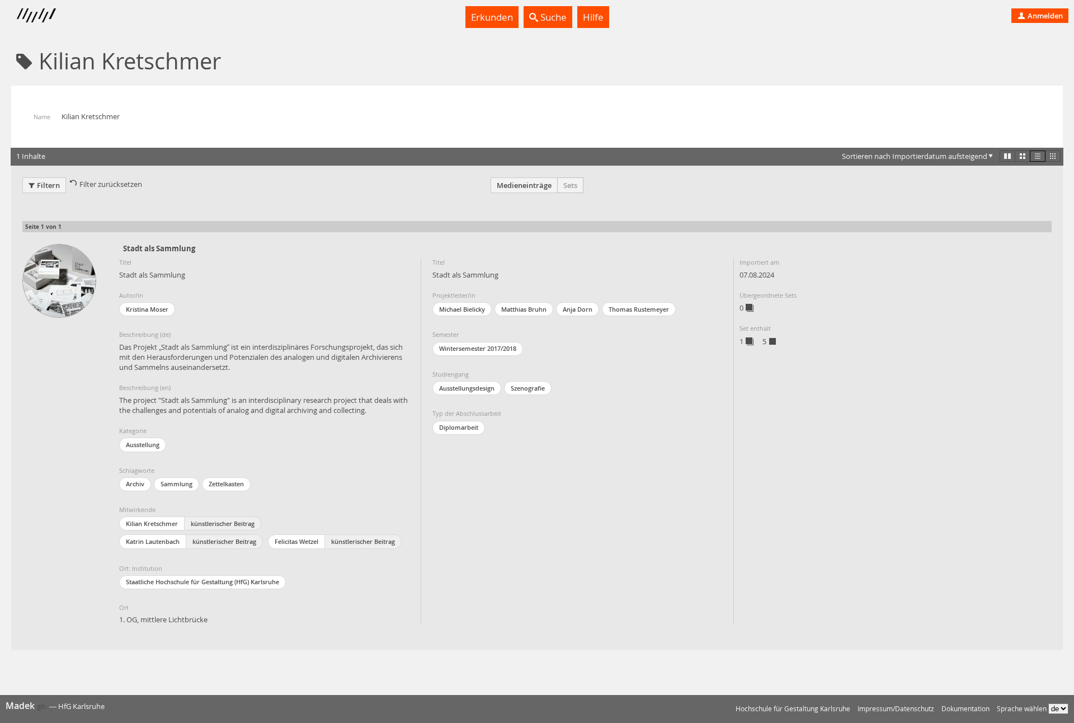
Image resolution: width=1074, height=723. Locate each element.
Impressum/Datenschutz (896, 708)
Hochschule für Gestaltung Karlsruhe (793, 708)
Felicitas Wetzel (296, 541)
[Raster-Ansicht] (1022, 156)
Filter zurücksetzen (110, 184)
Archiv (135, 484)
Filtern (48, 185)
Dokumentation (965, 708)
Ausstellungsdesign (466, 388)
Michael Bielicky (462, 309)
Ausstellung (142, 444)
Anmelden (1044, 16)
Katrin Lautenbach (153, 541)
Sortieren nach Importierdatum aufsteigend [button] (914, 156)
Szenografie (528, 388)
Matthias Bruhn (524, 309)
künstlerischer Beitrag (223, 523)
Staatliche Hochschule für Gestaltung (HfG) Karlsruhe (202, 582)
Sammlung (176, 484)
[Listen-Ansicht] (1037, 156)
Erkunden (492, 17)
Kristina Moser (147, 309)
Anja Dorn (577, 309)
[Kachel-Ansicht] (1007, 156)
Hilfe (593, 17)
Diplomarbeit (458, 427)
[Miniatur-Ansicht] (1053, 156)
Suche (552, 17)
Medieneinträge (524, 185)
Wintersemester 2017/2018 (477, 348)
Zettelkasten (226, 484)
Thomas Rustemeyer (639, 309)
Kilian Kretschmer (152, 523)
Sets (570, 185)
